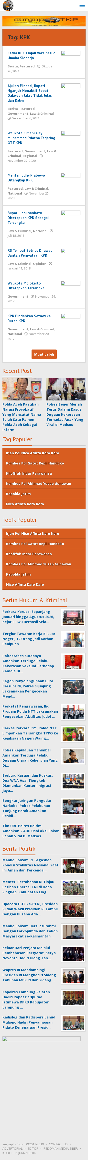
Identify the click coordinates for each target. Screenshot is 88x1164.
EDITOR (33, 1148)
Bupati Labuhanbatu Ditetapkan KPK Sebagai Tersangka (28, 218)
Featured (27, 66)
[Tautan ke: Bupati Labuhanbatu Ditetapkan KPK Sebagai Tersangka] (70, 216)
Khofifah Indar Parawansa (29, 473)
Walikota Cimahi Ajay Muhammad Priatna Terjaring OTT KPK (31, 138)
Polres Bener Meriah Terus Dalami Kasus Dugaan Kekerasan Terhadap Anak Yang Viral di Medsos (64, 414)
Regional (30, 156)
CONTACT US (58, 1144)
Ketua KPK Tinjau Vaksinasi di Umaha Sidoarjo (32, 55)
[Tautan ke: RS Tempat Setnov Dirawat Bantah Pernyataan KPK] (70, 254)
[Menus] (82, 5)
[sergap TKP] (7, 5)
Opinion (39, 263)
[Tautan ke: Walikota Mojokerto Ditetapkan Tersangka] (70, 287)
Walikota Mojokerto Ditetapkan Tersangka (26, 285)
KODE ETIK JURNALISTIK (19, 1153)
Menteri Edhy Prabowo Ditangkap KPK (26, 177)
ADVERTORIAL (12, 1148)
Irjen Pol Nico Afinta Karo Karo (32, 453)
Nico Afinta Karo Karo (25, 504)
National (15, 193)
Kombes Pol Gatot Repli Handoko (35, 463)
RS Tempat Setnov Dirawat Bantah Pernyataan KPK (30, 253)
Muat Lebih (44, 354)
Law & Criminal (42, 113)
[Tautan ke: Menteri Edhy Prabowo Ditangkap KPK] (70, 179)
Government (18, 113)
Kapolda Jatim (18, 493)
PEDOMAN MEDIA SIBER (61, 1148)
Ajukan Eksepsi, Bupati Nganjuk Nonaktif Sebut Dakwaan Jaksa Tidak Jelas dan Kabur (30, 93)
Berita (13, 66)
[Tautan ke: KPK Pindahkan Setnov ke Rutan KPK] (70, 319)
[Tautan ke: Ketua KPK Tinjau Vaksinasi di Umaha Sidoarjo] (70, 56)
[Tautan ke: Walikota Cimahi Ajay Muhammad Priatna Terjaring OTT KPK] (70, 136)
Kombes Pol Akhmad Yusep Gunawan (38, 483)
